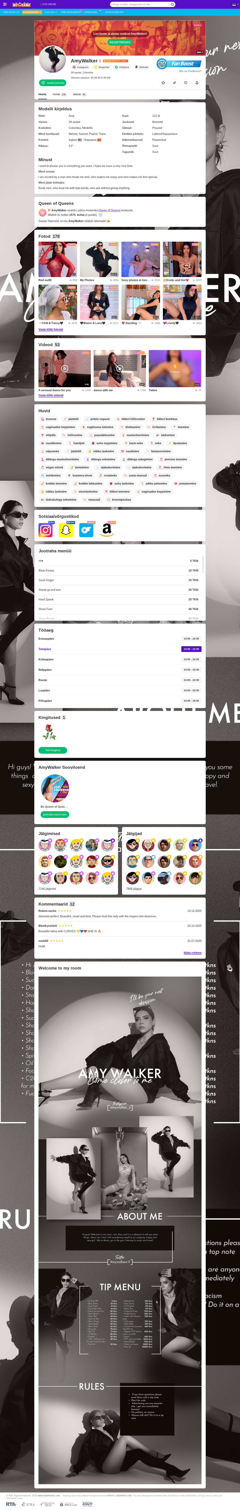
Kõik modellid (11, 12)
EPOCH (110, 1496)
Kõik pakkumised (70, 12)
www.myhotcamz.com (49, 1495)
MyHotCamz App (114, 12)
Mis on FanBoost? (190, 71)
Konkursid (91, 12)
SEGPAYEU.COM (123, 1496)
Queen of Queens (110, 210)
